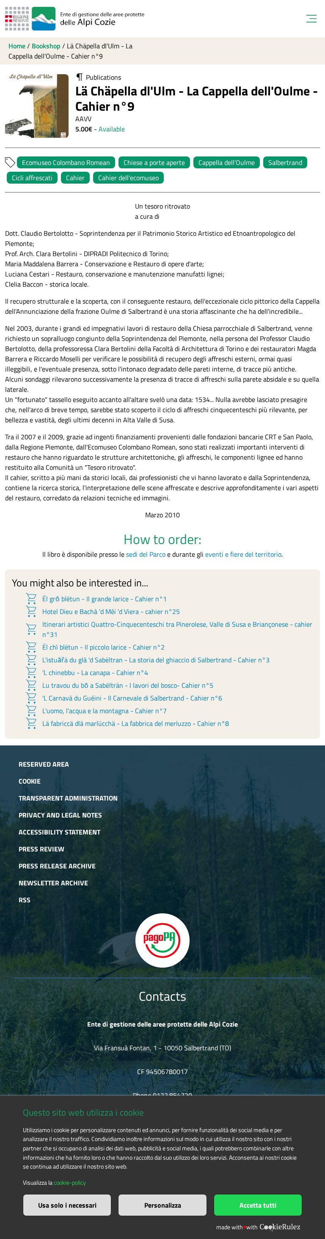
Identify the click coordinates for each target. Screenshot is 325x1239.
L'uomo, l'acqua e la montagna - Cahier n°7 (96, 711)
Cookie (30, 781)
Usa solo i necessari (67, 1205)
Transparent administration (68, 798)
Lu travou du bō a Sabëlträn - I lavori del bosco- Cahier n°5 (119, 685)
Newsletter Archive (53, 883)
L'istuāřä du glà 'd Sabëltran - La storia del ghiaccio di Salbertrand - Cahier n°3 (147, 660)
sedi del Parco (145, 554)
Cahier (75, 178)
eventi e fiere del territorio (243, 554)
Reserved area (44, 764)
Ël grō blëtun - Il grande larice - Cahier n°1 (96, 599)
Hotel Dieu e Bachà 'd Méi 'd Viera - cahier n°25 (102, 611)
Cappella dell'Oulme (226, 162)
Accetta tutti (258, 1205)
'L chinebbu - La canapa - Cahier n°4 (86, 672)
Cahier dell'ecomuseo (128, 178)
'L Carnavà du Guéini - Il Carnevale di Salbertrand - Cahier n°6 (123, 698)
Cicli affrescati (32, 178)
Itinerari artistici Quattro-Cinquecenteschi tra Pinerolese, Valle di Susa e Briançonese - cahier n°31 (168, 629)
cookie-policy (70, 1182)
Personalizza (162, 1205)
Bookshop (46, 46)
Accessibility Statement (59, 832)
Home (16, 46)
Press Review (41, 849)
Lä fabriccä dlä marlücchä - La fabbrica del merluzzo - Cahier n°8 (127, 723)
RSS (24, 900)
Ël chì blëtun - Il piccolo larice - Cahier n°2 (95, 647)
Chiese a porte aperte (154, 162)
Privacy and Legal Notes (60, 815)
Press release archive (57, 866)
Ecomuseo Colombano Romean (66, 162)
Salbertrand (285, 162)
